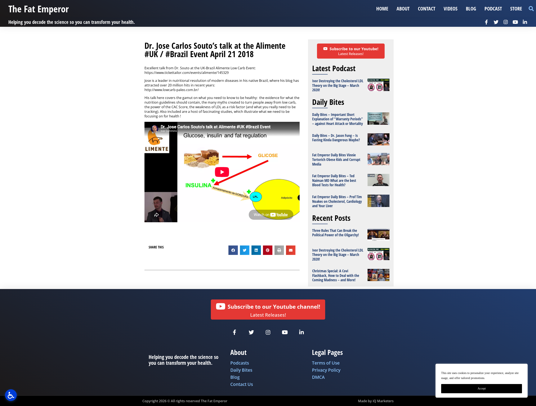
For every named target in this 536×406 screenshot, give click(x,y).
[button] (531, 9)
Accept (482, 388)
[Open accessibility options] (11, 395)
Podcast (493, 8)
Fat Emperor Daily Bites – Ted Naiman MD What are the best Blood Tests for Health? (334, 180)
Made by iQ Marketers (376, 401)
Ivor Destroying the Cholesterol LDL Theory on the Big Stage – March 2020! (337, 85)
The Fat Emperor (38, 8)
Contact (426, 8)
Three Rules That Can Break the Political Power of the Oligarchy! (335, 233)
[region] (482, 381)
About (403, 8)
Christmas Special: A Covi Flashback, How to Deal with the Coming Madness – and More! (335, 275)
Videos (450, 8)
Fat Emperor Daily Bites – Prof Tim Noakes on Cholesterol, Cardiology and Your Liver (337, 201)
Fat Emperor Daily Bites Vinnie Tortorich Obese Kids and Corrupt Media (336, 159)
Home (382, 8)
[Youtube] (515, 22)
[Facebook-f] (486, 22)
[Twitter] (496, 22)
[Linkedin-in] (525, 22)
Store (516, 8)
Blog (471, 8)
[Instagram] (505, 22)
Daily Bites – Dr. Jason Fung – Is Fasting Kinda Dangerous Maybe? (336, 138)
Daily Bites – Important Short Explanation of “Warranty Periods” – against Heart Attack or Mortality (337, 119)
